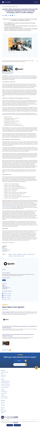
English (4, 280)
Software (10, 254)
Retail (23, 255)
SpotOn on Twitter (7, 299)
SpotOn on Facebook (7, 293)
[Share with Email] (12, 15)
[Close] (38, 421)
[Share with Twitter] (8, 15)
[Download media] (37, 60)
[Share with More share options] (17, 15)
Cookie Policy (16, 422)
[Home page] (6, 2)
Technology (10, 255)
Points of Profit (17, 141)
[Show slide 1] (7, 69)
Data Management (31, 254)
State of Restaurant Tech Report (24, 77)
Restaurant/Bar (20, 254)
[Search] (34, 2)
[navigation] (37, 2)
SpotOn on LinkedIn (7, 297)
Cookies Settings (9, 425)
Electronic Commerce (17, 255)
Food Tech (14, 254)
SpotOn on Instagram (7, 295)
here (14, 242)
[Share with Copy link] (15, 15)
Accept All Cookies (17, 425)
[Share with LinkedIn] (6, 15)
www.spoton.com (26, 240)
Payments (25, 254)
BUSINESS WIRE (12, 75)
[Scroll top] (36, 368)
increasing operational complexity (15, 127)
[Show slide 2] (19, 69)
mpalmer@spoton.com (6, 249)
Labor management (5, 113)
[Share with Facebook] (10, 15)
